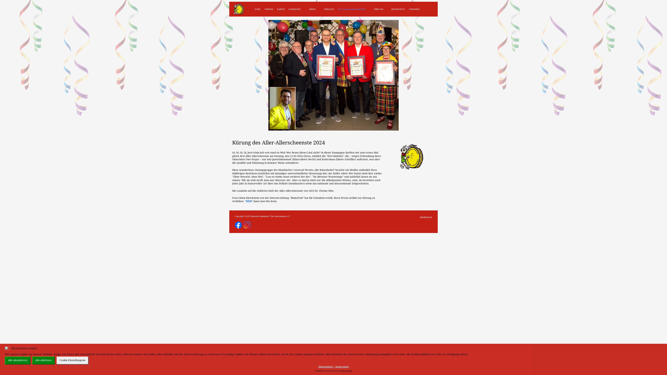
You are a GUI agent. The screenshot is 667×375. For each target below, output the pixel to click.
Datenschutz (325, 366)
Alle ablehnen (43, 360)
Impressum (342, 366)
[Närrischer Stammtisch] (238, 9)
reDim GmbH (346, 371)
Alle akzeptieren (17, 360)
